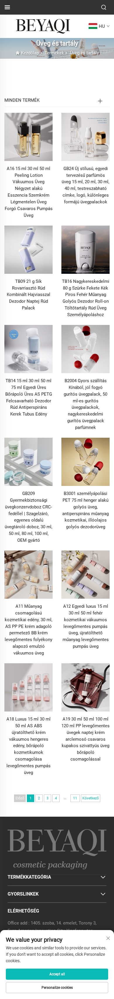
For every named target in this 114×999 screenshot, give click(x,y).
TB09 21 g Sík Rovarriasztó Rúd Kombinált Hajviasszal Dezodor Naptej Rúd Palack (28, 295)
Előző (19, 798)
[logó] (43, 26)
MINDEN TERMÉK (21, 100)
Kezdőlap (30, 53)
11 (75, 798)
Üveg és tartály (84, 53)
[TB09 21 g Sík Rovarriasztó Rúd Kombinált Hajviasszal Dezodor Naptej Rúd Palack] (28, 249)
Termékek (54, 53)
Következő (90, 798)
